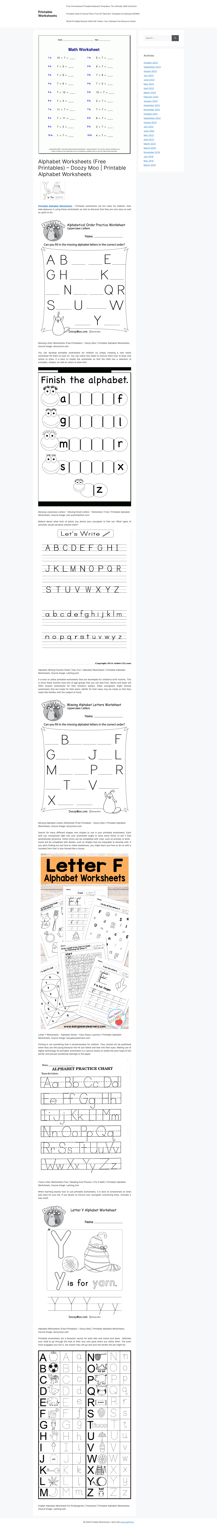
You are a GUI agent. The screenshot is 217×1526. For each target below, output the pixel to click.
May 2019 (149, 161)
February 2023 (151, 97)
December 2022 (152, 105)
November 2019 (152, 152)
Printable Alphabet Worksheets (55, 206)
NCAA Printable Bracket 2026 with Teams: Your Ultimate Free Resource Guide (101, 21)
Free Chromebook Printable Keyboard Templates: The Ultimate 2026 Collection (101, 6)
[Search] (175, 38)
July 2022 (148, 126)
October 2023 (151, 62)
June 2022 (149, 131)
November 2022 (152, 109)
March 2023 (150, 92)
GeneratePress (127, 1522)
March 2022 (150, 144)
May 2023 (149, 84)
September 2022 (152, 118)
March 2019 (150, 165)
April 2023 (149, 88)
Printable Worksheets (47, 14)
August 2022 (150, 122)
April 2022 (149, 139)
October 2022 (151, 114)
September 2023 (152, 67)
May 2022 (149, 135)
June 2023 (149, 80)
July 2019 (148, 156)
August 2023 (150, 71)
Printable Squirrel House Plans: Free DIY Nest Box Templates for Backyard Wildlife (103, 14)
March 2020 (150, 148)
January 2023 (151, 101)
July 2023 (149, 75)
